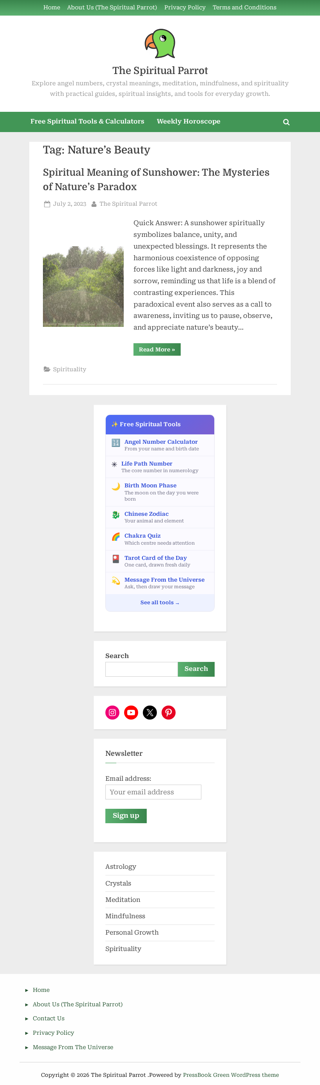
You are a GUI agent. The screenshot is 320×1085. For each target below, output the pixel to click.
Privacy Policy (185, 7)
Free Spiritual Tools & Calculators (87, 121)
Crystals (118, 883)
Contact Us (48, 1018)
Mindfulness (125, 916)
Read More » (160, 351)
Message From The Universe (73, 1047)
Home (51, 7)
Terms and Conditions (244, 7)
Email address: (128, 778)
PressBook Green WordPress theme (231, 1075)
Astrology (120, 866)
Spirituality (69, 369)
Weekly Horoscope (188, 121)
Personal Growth (132, 932)
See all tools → (160, 602)
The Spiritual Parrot (160, 70)
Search (117, 656)
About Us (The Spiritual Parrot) (112, 7)
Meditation (122, 899)
